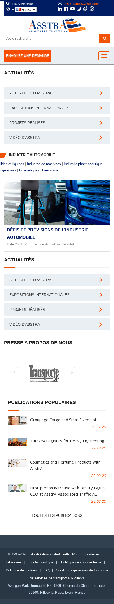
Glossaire (13, 562)
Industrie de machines (44, 164)
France (26, 9)
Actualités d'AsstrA (30, 93)
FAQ (46, 570)
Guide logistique (41, 562)
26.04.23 (21, 244)
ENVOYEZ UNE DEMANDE (27, 56)
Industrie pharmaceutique (83, 164)
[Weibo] (85, 8)
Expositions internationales (39, 108)
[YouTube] (72, 9)
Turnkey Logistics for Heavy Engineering (67, 440)
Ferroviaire (50, 170)
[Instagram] (79, 9)
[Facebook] (66, 9)
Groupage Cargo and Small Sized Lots (64, 419)
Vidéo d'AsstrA (24, 137)
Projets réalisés (27, 123)
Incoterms (92, 554)
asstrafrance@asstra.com (81, 3)
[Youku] (92, 8)
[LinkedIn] (60, 9)
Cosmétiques (29, 170)
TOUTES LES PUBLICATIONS (57, 515)
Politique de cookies (21, 570)
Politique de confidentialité (81, 562)
